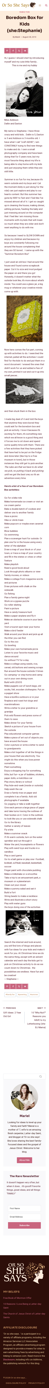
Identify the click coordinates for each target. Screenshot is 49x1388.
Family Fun (24, 12)
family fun (10, 994)
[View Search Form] (46, 5)
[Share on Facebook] (13, 50)
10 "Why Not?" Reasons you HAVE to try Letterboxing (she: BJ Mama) (36, 1018)
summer (34, 994)
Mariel (17, 37)
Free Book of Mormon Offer (17, 1298)
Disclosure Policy (16, 1383)
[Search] (40, 1076)
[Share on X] (19, 50)
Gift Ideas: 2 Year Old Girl (12, 1012)
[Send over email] (25, 50)
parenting (22, 994)
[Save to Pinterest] (7, 50)
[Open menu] (39, 5)
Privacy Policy (36, 1383)
